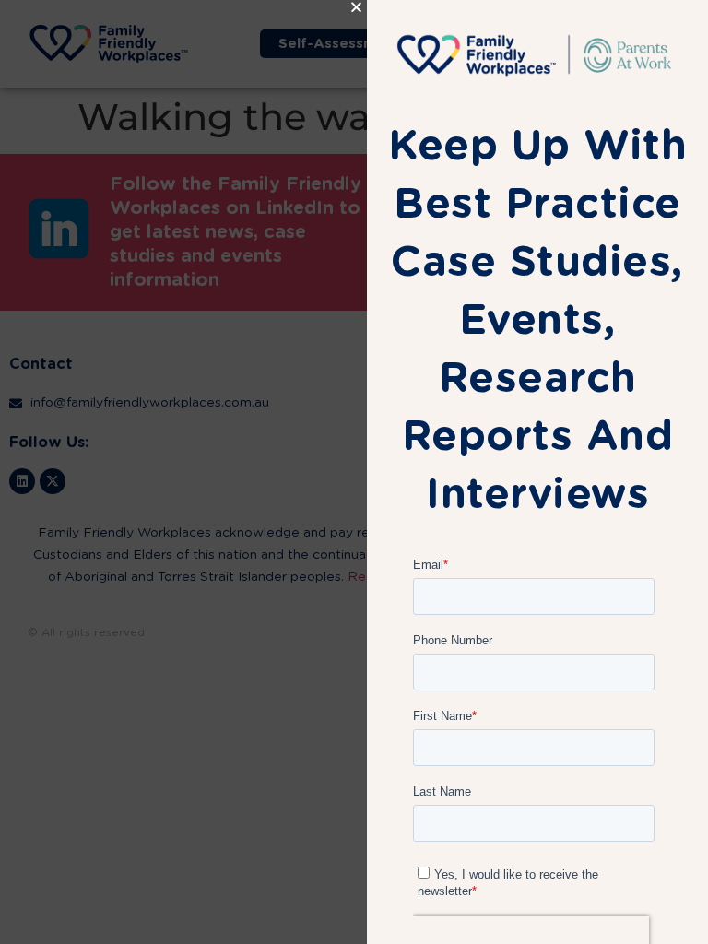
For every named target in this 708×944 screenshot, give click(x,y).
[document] (354, 472)
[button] (356, 7)
